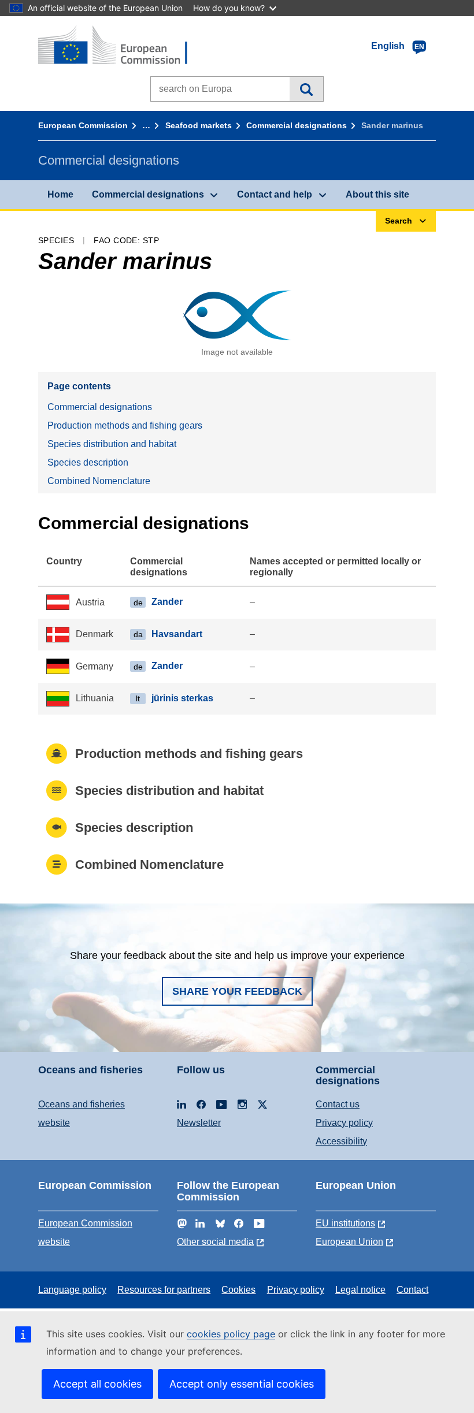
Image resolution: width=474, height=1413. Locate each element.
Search (306, 89)
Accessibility (341, 1141)
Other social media (215, 1242)
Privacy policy (344, 1123)
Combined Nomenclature (98, 481)
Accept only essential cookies (241, 1384)
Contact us (338, 1104)
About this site (377, 194)
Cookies (238, 1290)
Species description (87, 462)
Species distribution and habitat (111, 444)
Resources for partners (163, 1290)
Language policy (72, 1290)
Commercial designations (296, 125)
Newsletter (199, 1123)
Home (60, 194)
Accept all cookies (97, 1384)
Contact (412, 1290)
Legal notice (360, 1290)
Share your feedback (237, 991)
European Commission (83, 125)
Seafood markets (198, 125)
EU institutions (345, 1223)
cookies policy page (231, 1334)
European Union (349, 1242)
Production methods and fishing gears (124, 425)
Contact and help (274, 194)
